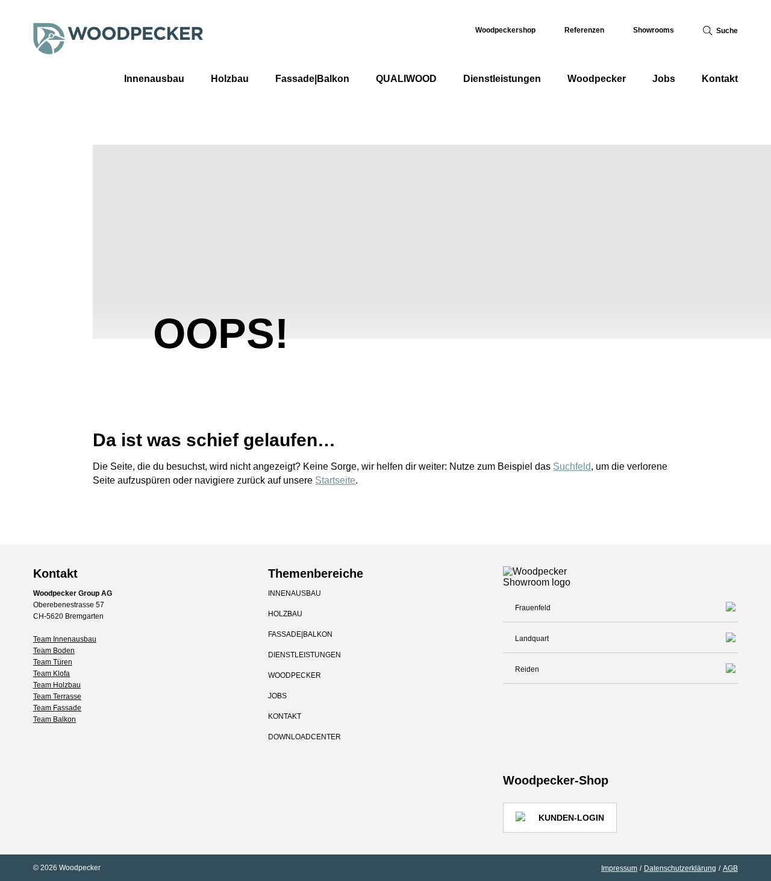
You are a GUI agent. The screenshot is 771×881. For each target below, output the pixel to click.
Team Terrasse (57, 696)
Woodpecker (596, 79)
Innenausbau (154, 79)
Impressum (619, 868)
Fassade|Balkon (312, 79)
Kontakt (720, 79)
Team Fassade (57, 708)
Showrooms (653, 30)
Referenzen (584, 30)
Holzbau (230, 79)
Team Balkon (54, 719)
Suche (727, 31)
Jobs (663, 79)
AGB (730, 868)
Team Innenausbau (64, 639)
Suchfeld (572, 466)
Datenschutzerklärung (680, 868)
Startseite (335, 480)
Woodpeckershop (505, 30)
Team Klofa (51, 673)
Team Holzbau (57, 685)
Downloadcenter (304, 737)
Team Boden (54, 650)
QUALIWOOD (406, 79)
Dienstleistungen (502, 79)
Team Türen (52, 662)
